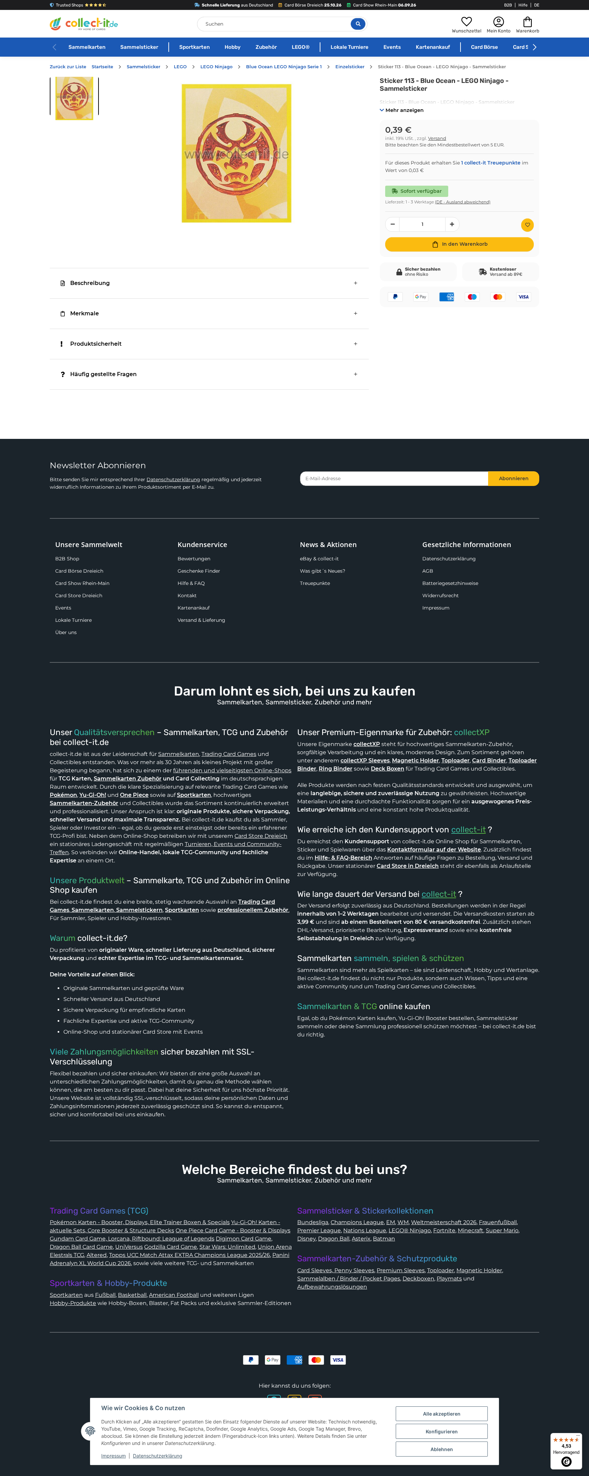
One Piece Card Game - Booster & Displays (233, 1230)
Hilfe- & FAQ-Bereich (343, 858)
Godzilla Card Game (170, 1247)
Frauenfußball (498, 1222)
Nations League (364, 1230)
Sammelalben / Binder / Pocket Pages (348, 1278)
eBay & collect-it (319, 559)
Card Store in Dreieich (408, 866)
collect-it (468, 829)
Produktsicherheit (96, 344)
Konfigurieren (442, 1431)
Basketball (132, 1295)
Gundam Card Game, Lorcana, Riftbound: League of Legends (132, 1238)
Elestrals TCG (67, 1255)
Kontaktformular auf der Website (434, 849)
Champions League (357, 1222)
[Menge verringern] (392, 224)
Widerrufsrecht (440, 595)
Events (392, 47)
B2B (508, 5)
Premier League (319, 1230)
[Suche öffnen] (358, 24)
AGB (427, 571)
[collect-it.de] (84, 24)
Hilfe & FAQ (191, 583)
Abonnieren (514, 478)
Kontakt (187, 595)
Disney (306, 1238)
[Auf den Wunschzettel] (527, 225)
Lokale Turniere (349, 47)
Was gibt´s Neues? (322, 571)
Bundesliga (312, 1222)
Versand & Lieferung (201, 620)
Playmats (449, 1278)
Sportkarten (194, 47)
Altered (97, 1255)
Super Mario (502, 1230)
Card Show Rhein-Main (82, 583)
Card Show (526, 47)
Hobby (233, 47)
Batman (384, 1238)
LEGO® (300, 47)
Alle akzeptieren (441, 1414)
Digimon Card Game (243, 1238)
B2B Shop (67, 559)
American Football (174, 1295)
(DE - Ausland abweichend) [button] (462, 201)
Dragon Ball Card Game (81, 1247)
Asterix (361, 1238)
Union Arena (275, 1247)
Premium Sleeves (401, 1270)
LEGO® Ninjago (410, 1230)
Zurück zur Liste (68, 66)
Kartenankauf (433, 47)
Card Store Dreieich (78, 595)
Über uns (66, 632)
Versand (437, 138)
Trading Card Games (228, 754)
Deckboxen (418, 1278)
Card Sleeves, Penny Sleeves (335, 1270)
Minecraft (470, 1230)
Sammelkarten (87, 47)
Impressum (436, 608)
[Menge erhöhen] (452, 224)
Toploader (440, 1270)
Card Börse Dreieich (79, 571)
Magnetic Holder (479, 1270)
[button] (466, 23)
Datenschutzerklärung (173, 479)
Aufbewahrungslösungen (332, 1287)
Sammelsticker (139, 47)
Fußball (105, 1295)
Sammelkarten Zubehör (128, 778)
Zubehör (266, 47)
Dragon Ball (333, 1238)
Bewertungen (194, 559)
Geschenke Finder (199, 571)
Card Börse (484, 47)
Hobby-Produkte (73, 1303)
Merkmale (84, 313)
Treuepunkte (315, 583)
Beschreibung (90, 283)
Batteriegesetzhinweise (450, 583)
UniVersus (129, 1247)
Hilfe (523, 5)
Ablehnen (442, 1449)
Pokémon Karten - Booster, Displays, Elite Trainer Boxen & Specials (140, 1222)
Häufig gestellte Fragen (103, 374)
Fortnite (444, 1230)
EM (390, 1222)
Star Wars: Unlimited (227, 1247)
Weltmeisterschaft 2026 (444, 1222)
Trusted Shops (69, 5)
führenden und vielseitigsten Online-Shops (232, 770)
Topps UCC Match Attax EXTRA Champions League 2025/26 (189, 1255)
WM (403, 1222)
